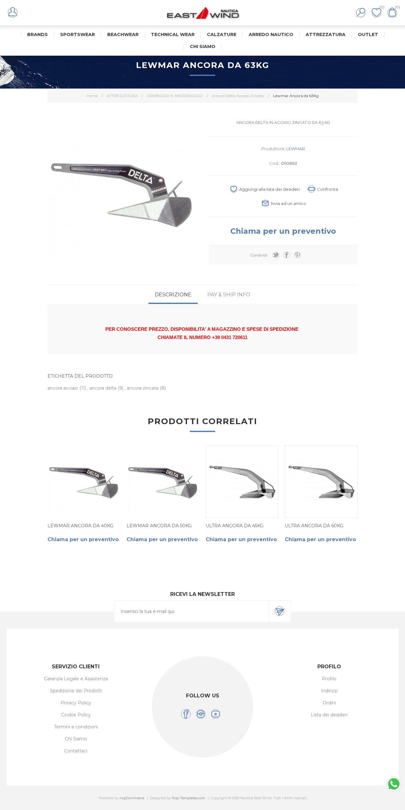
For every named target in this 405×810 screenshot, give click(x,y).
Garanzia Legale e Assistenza (76, 679)
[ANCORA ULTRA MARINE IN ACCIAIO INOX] (242, 481)
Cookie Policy (76, 715)
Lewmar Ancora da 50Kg (159, 526)
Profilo (329, 679)
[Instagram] (200, 714)
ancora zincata (143, 388)
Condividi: (259, 255)
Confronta (327, 189)
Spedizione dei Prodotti (76, 691)
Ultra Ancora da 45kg (235, 526)
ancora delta (104, 388)
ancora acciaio (63, 388)
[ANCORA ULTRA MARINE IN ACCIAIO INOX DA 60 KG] (321, 481)
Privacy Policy (75, 703)
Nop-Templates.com (188, 798)
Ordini (329, 703)
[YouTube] (215, 714)
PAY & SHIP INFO (228, 295)
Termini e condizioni (76, 727)
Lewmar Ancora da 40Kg (80, 526)
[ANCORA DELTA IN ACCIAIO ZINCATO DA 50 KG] (163, 481)
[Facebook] (185, 714)
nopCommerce (132, 798)
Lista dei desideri (329, 715)
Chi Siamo (76, 739)
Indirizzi (329, 691)
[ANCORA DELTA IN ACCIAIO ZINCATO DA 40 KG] (83, 481)
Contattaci (75, 751)
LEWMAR (295, 148)
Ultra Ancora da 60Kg (314, 526)
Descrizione (173, 295)
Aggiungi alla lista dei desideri (269, 189)
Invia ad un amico (288, 203)
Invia (280, 611)
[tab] (173, 294)
